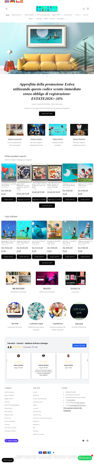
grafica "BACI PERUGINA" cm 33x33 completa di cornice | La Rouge (23, 186)
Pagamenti (36, 424)
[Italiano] (15, 1)
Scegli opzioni (8, 199)
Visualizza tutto (47, 205)
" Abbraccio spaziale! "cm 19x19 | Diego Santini (85, 242)
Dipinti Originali (79, 139)
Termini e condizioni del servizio (76, 457)
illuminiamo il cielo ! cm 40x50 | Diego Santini (8, 242)
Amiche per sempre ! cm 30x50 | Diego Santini (23, 242)
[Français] (9, 1)
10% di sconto (7, 460)
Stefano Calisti (9, 415)
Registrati (36, 395)
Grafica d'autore (36, 139)
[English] (6, 1)
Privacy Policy (37, 411)
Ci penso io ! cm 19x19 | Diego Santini (54, 242)
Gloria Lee (8, 418)
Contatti (35, 408)
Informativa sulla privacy (60, 457)
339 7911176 (81, 403)
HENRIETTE (75, 288)
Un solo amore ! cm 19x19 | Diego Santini (8, 184)
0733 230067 (71, 400)
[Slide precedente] (43, 76)
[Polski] (18, 1)
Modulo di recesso (38, 434)
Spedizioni (36, 421)
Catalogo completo (10, 431)
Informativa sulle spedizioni (45, 457)
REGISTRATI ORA (47, 113)
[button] (7, 9)
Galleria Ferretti (38, 402)
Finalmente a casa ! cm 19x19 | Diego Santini (69, 184)
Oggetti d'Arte (9, 398)
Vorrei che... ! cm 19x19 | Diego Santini (69, 242)
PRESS (35, 405)
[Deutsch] (12, 1)
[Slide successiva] (51, 76)
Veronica (7, 424)
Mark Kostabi (8, 411)
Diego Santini (58, 139)
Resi (34, 428)
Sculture (7, 402)
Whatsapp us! (86, 458)
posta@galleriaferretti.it (78, 405)
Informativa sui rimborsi (31, 457)
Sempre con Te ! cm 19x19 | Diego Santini (85, 184)
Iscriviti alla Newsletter (40, 398)
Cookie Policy (37, 415)
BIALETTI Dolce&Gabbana (12, 405)
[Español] (21, 1)
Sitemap (35, 431)
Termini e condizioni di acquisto (42, 418)
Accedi (35, 392)
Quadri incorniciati (15, 139)
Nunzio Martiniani (10, 421)
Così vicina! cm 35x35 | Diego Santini (38, 242)
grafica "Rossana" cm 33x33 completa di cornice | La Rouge (53, 185)
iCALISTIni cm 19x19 (10, 428)
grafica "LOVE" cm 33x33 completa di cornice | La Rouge (39, 185)
